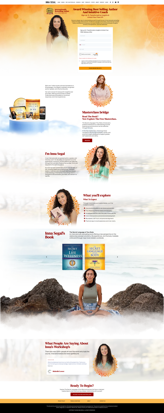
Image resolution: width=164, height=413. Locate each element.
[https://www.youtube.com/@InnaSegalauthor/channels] (115, 2)
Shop (83, 2)
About (97, 2)
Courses (78, 2)
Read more (50, 367)
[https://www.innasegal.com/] (50, 2)
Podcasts (87, 2)
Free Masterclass (70, 2)
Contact (102, 2)
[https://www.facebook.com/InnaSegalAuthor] (110, 2)
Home (59, 2)
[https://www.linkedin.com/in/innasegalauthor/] (118, 2)
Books (63, 2)
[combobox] (80, 45)
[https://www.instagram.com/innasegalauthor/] (113, 2)
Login (106, 2)
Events (93, 2)
